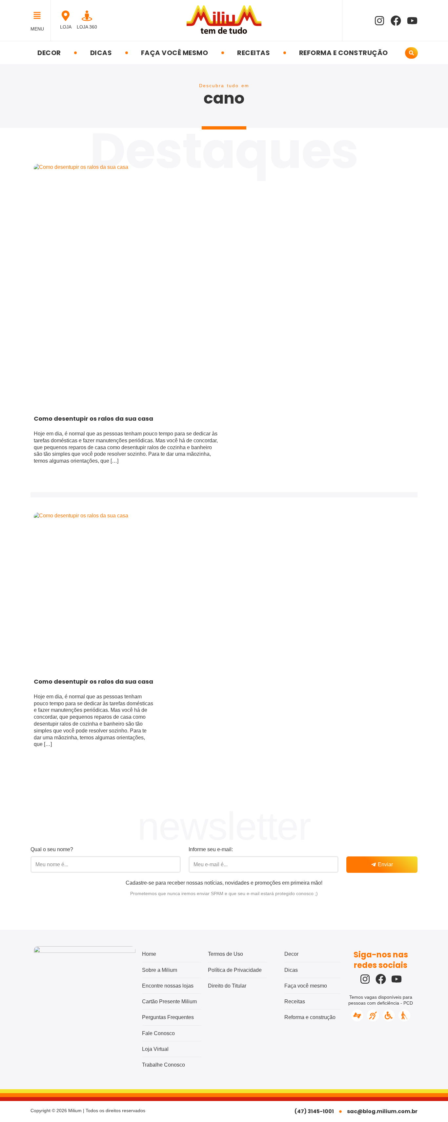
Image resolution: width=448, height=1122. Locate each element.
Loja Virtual (155, 1049)
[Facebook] (396, 20)
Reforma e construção (343, 52)
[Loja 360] (87, 15)
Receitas (253, 52)
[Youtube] (412, 20)
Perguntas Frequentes (168, 1017)
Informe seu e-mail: (211, 849)
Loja (65, 27)
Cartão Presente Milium (169, 1001)
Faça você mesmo (174, 52)
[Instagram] (379, 20)
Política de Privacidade (235, 970)
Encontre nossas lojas (167, 986)
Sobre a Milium (159, 970)
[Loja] (65, 15)
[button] (39, 16)
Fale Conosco (158, 1033)
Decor (49, 52)
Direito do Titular (227, 986)
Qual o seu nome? (52, 849)
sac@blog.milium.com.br (382, 1111)
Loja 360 (87, 27)
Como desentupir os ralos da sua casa (93, 418)
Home (149, 954)
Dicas (101, 52)
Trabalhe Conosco (163, 1065)
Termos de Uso (225, 954)
